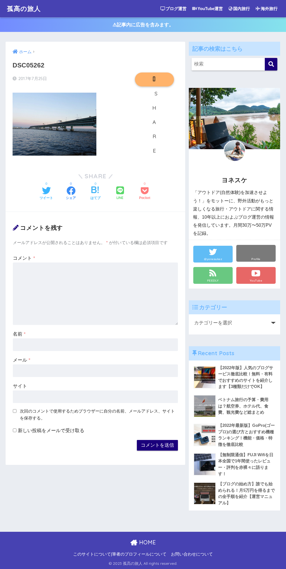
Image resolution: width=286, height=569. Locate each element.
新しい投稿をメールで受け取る (51, 430)
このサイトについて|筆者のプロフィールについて (119, 554)
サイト (20, 386)
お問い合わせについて (192, 554)
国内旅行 (241, 8)
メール (21, 360)
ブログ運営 (176, 8)
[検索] (271, 64)
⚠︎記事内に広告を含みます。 (143, 24)
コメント (24, 258)
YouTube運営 (210, 8)
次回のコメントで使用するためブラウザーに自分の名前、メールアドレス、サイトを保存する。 (97, 414)
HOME (146, 542)
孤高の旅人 (24, 8)
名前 (19, 334)
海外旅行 (269, 8)
